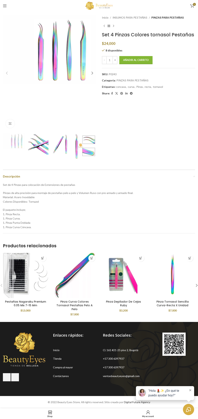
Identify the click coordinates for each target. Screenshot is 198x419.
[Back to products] (109, 26)
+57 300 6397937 (113, 358)
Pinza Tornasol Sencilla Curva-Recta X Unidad (172, 303)
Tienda (57, 358)
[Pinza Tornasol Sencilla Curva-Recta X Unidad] (172, 275)
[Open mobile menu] (5, 6)
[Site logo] (99, 5)
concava (121, 86)
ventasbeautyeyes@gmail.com (121, 376)
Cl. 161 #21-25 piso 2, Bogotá (120, 350)
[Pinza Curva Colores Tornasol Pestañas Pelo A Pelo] (74, 275)
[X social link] (116, 93)
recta (148, 86)
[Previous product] (104, 26)
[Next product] (113, 26)
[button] (7, 73)
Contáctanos (61, 376)
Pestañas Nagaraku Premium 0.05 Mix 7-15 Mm (25, 303)
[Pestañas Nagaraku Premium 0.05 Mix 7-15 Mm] (25, 275)
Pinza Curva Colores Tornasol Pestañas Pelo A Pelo (74, 305)
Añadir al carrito (136, 59)
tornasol (158, 86)
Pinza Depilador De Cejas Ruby (123, 303)
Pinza (139, 86)
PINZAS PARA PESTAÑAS (167, 17)
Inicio (105, 17)
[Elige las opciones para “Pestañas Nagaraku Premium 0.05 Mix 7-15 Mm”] (42, 258)
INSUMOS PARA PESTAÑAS (130, 17)
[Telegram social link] (131, 93)
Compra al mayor (63, 367)
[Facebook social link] (112, 93)
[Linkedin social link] (126, 93)
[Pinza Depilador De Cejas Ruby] (123, 275)
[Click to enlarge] (10, 123)
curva (131, 86)
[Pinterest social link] (121, 93)
